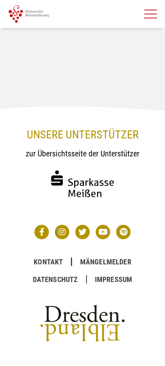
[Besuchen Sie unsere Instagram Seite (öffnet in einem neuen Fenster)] (62, 232)
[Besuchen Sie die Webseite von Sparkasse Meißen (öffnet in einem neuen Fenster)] (82, 205)
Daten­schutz (55, 279)
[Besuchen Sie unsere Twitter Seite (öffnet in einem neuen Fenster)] (82, 232)
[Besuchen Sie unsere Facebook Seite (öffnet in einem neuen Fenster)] (41, 232)
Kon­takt (48, 262)
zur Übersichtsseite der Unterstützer (82, 153)
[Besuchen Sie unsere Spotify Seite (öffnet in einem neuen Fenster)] (123, 232)
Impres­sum (114, 279)
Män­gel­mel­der (105, 262)
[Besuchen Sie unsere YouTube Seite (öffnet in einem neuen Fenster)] (103, 232)
